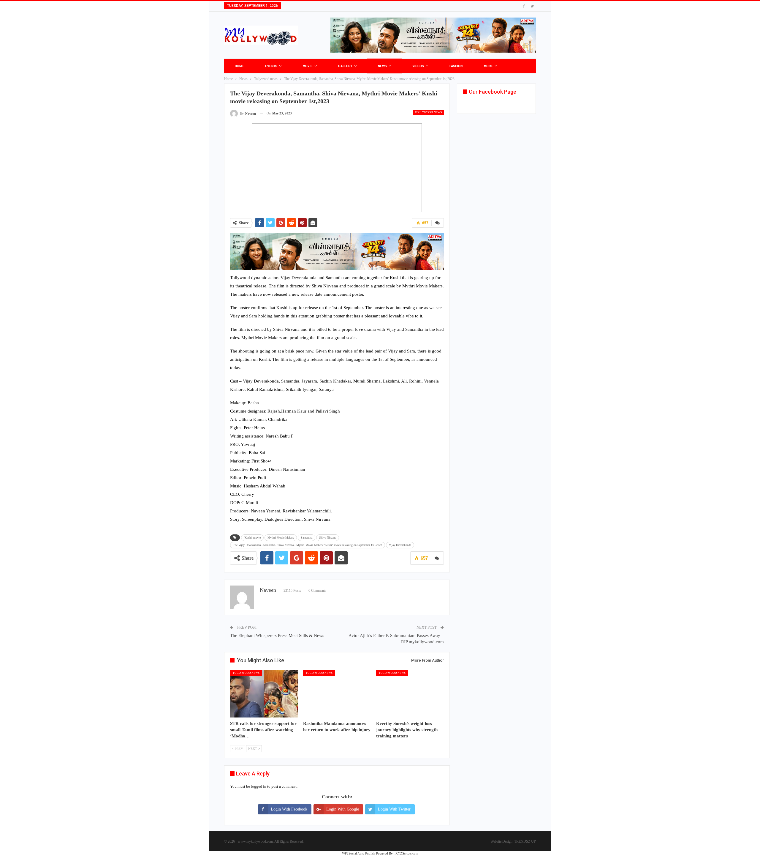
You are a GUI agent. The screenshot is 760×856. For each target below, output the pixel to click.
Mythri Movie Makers (280, 537)
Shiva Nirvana (327, 537)
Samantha (306, 537)
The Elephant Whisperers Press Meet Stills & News (277, 635)
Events (271, 66)
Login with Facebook (289, 809)
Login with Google (342, 809)
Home (239, 66)
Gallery (345, 66)
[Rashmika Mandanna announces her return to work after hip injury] (337, 693)
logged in (258, 786)
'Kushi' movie (252, 537)
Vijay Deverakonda (400, 545)
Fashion (456, 66)
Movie (308, 66)
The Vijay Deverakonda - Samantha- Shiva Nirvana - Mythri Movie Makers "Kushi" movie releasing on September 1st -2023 (307, 545)
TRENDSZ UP (525, 841)
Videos (418, 66)
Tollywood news (428, 112)
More (488, 66)
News (382, 66)
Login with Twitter (394, 809)
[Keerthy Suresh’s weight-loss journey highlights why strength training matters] (410, 693)
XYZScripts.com (406, 853)
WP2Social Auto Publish (358, 853)
